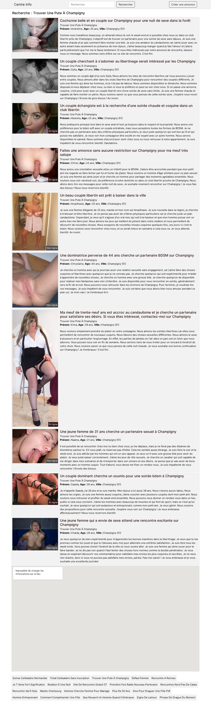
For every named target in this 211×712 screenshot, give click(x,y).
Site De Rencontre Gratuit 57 (90, 684)
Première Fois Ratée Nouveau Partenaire (134, 684)
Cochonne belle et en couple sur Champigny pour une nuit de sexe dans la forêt (125, 20)
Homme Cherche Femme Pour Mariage (86, 691)
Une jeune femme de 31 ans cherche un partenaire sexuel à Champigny (118, 432)
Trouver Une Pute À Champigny (110, 678)
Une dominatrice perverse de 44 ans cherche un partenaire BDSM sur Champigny (127, 255)
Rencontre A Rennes (163, 678)
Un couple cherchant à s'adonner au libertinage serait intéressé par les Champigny (128, 61)
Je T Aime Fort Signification (29, 684)
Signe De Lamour (147, 697)
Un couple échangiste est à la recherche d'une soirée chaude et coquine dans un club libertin (126, 108)
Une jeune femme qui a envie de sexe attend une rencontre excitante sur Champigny (119, 522)
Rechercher (126, 4)
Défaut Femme (140, 678)
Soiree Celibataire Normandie (30, 678)
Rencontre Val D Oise (25, 691)
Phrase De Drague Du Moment (177, 697)
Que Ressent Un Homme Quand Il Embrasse (108, 697)
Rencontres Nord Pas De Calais (178, 684)
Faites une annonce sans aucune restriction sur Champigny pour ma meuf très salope (124, 152)
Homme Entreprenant (25, 697)
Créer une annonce (183, 4)
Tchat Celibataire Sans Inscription (69, 678)
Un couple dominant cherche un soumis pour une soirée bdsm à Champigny (122, 476)
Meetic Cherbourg (50, 691)
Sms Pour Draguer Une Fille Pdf (151, 691)
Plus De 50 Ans (121, 691)
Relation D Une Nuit (59, 684)
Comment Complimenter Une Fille (60, 697)
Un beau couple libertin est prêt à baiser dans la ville (103, 195)
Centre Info (23, 4)
